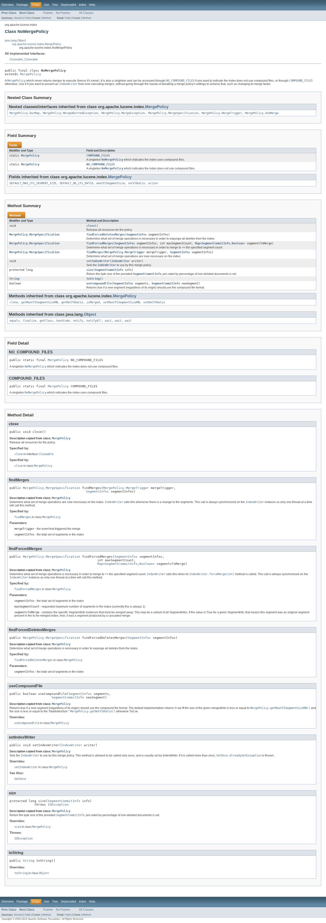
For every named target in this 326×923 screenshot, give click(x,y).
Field (27, 17)
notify (78, 320)
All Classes (86, 13)
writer (153, 183)
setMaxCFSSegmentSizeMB (121, 302)
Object (90, 314)
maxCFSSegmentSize (110, 183)
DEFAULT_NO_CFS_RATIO (76, 183)
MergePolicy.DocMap (25, 113)
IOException (58, 804)
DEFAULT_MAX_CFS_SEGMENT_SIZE (33, 183)
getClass (46, 320)
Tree (55, 4)
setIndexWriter (98, 261)
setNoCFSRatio (154, 302)
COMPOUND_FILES (98, 155)
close (90, 225)
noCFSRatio (136, 183)
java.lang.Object (15, 40)
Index (82, 4)
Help (92, 4)
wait (108, 320)
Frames (48, 13)
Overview (7, 4)
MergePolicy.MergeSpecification (173, 113)
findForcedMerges (99, 243)
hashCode (63, 320)
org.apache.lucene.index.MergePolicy (36, 44)
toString (93, 278)
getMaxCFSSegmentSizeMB (39, 302)
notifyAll (93, 320)
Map (197, 243)
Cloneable (31, 59)
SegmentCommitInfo (216, 243)
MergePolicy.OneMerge (262, 113)
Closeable (16, 59)
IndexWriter (120, 261)
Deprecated (68, 4)
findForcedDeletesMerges (105, 234)
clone (14, 302)
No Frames (63, 13)
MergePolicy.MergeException (123, 113)
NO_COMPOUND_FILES (100, 164)
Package (22, 4)
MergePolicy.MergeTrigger (222, 113)
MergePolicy (30, 74)
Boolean (237, 243)
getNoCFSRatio (72, 302)
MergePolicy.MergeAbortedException (70, 113)
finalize (29, 320)
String (14, 278)
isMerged (93, 302)
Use (46, 4)
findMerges (94, 252)
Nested (18, 17)
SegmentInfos (136, 234)
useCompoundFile (98, 283)
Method (46, 17)
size (89, 270)
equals (15, 320)
